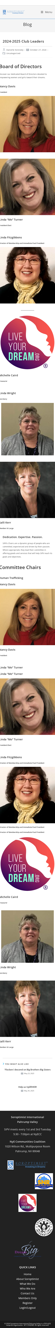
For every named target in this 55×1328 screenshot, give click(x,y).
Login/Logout (27, 1307)
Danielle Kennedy (14, 50)
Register (28, 1303)
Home (27, 1274)
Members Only (27, 1298)
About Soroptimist (27, 1279)
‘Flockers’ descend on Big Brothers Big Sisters (28, 1069)
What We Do (27, 1284)
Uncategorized (13, 53)
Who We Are (27, 1288)
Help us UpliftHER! (27, 1086)
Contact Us (27, 1293)
